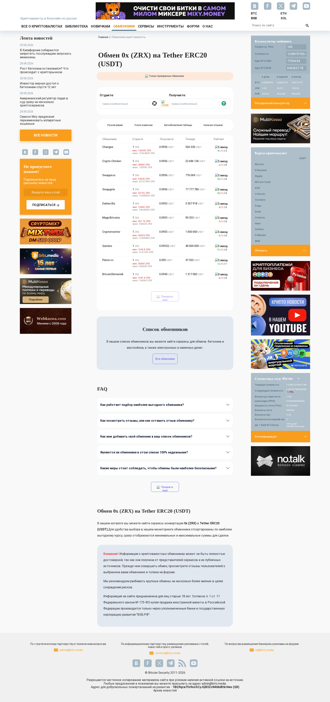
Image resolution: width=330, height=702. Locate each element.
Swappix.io (108, 175)
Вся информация (266, 436)
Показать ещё (167, 298)
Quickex (107, 245)
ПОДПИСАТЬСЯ (43, 205)
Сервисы (146, 26)
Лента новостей (36, 38)
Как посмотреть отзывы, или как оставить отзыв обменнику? (147, 420)
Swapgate (108, 189)
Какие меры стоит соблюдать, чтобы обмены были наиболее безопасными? (158, 468)
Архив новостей (165, 690)
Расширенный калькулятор (272, 103)
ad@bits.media (264, 650)
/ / (222, 150)
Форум (193, 26)
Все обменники (165, 358)
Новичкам (100, 26)
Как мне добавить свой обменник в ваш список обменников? (146, 436)
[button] (155, 104)
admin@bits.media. (214, 683)
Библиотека (76, 26)
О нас (207, 26)
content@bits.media (167, 653)
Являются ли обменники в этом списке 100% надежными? (144, 452)
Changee (107, 146)
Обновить (261, 250)
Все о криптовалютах (41, 26)
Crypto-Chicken (111, 161)
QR (236, 687)
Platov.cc (108, 260)
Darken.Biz (108, 203)
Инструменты (170, 26)
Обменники (124, 26)
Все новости (45, 135)
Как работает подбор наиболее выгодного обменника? (142, 405)
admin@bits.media (71, 650)
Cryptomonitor (111, 231)
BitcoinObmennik (112, 274)
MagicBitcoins (111, 217)
